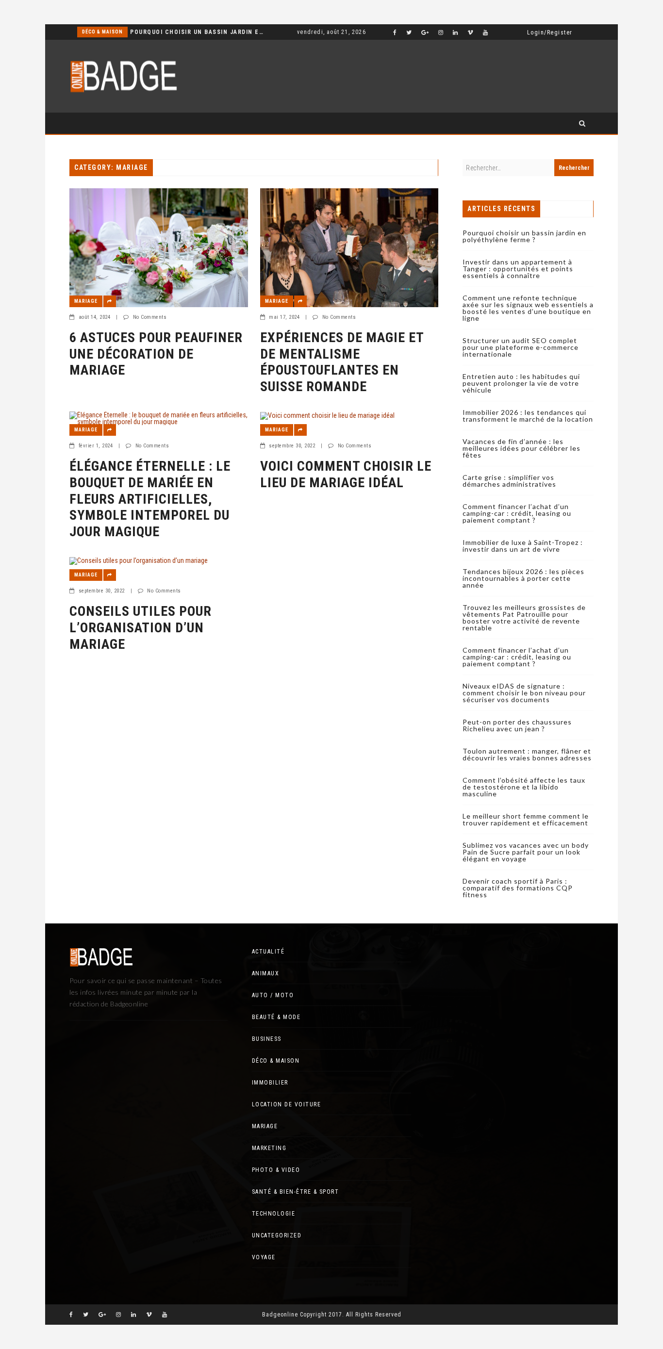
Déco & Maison (102, 31)
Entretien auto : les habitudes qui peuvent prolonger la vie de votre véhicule (521, 383)
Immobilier (270, 1082)
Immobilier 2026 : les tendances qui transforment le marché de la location (528, 415)
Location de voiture (286, 1104)
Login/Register (550, 32)
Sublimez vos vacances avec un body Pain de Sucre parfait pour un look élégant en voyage (526, 852)
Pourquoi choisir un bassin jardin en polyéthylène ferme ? (197, 32)
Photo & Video (276, 1170)
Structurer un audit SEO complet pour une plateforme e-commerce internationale (521, 347)
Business (267, 1039)
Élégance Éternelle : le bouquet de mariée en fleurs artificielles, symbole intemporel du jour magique (150, 498)
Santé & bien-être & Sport (295, 1191)
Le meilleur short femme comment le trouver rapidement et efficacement (526, 819)
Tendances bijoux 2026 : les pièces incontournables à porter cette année (523, 578)
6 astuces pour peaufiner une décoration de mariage (156, 353)
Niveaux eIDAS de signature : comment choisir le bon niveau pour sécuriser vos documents (524, 693)
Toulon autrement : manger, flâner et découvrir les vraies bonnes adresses (527, 754)
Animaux (266, 973)
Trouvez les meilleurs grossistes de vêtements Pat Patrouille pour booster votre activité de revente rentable (524, 617)
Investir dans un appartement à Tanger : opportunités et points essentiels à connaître (518, 269)
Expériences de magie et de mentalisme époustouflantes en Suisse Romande (342, 362)
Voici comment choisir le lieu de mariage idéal (345, 474)
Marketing (269, 1148)
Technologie (274, 1213)
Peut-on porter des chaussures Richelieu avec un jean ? (517, 725)
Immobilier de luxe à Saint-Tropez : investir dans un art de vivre (523, 545)
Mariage (86, 301)
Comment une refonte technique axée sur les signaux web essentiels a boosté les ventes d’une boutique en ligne (528, 308)
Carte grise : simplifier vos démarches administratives (509, 480)
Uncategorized (277, 1235)
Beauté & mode (276, 1017)
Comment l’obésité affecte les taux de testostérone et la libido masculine (524, 787)
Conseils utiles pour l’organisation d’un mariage (140, 627)
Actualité (268, 951)
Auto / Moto (273, 995)
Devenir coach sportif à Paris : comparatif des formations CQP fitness (518, 888)
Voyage (264, 1257)
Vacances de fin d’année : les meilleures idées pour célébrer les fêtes (521, 448)
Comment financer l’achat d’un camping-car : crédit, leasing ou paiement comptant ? (517, 513)
